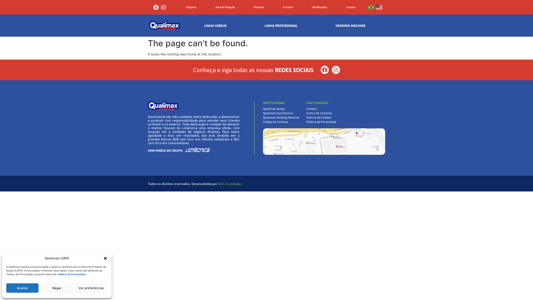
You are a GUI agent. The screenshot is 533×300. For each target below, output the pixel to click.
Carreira (288, 7)
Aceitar (22, 288)
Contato (350, 7)
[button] (105, 258)
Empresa (191, 7)
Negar (56, 288)
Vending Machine (350, 26)
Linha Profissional (281, 26)
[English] (379, 7)
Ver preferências (91, 288)
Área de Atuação (225, 7)
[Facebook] (156, 7)
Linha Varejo (215, 26)
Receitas (259, 7)
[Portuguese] (371, 7)
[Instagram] (163, 7)
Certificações (319, 7)
